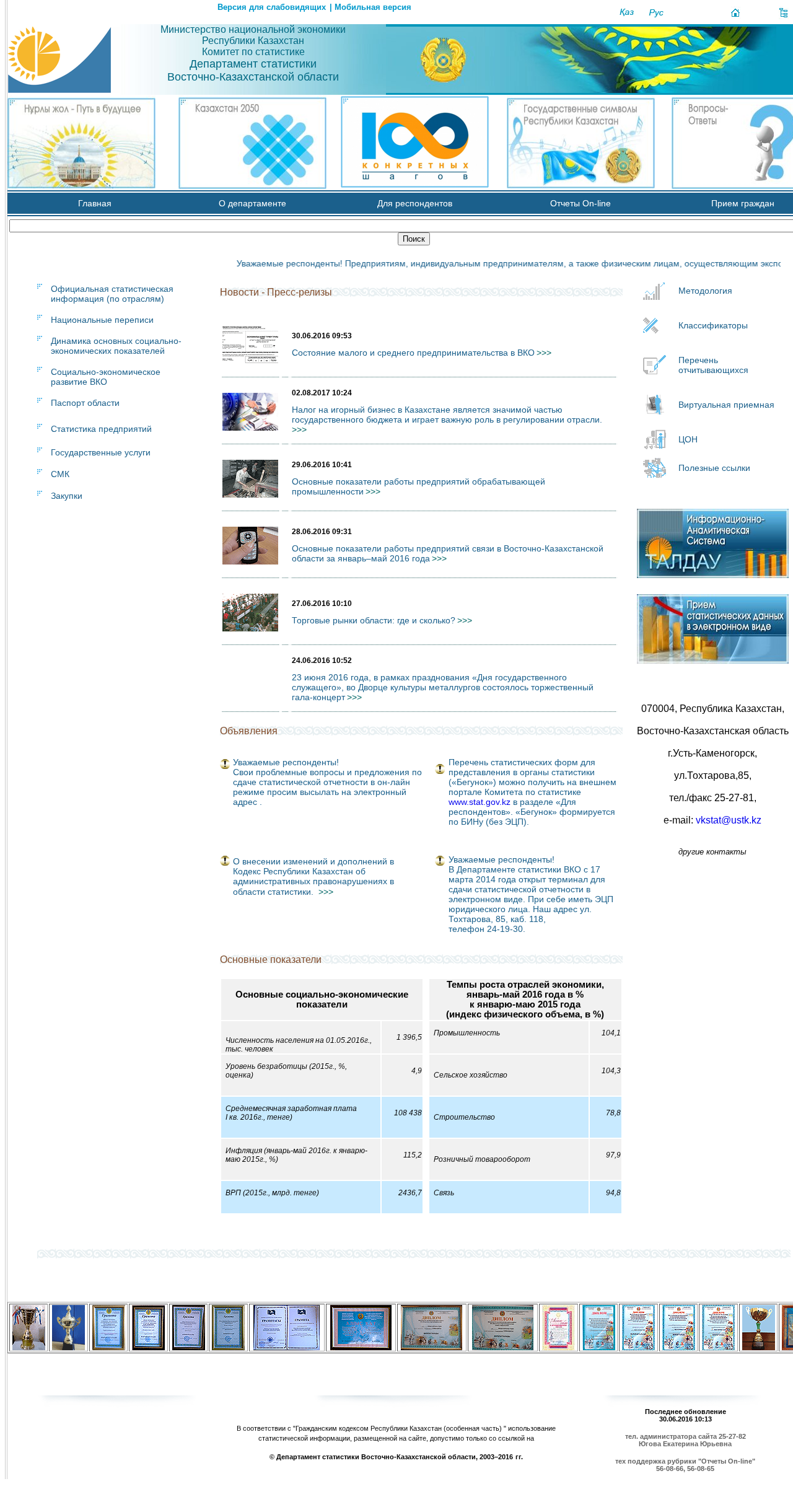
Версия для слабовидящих (271, 7)
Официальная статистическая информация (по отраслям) (112, 294)
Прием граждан (742, 203)
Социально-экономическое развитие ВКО (105, 377)
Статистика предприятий (101, 429)
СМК (60, 474)
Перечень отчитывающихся (713, 365)
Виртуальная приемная (726, 405)
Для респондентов (414, 203)
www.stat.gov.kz (479, 802)
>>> (325, 892)
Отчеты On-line (580, 203)
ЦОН (688, 439)
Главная (95, 203)
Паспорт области (85, 403)
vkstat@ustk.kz (728, 820)
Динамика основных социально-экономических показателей (116, 346)
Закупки (66, 496)
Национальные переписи (102, 320)
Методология (705, 291)
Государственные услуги (101, 452)
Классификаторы (713, 325)
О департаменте (252, 203)
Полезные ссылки (714, 468)
